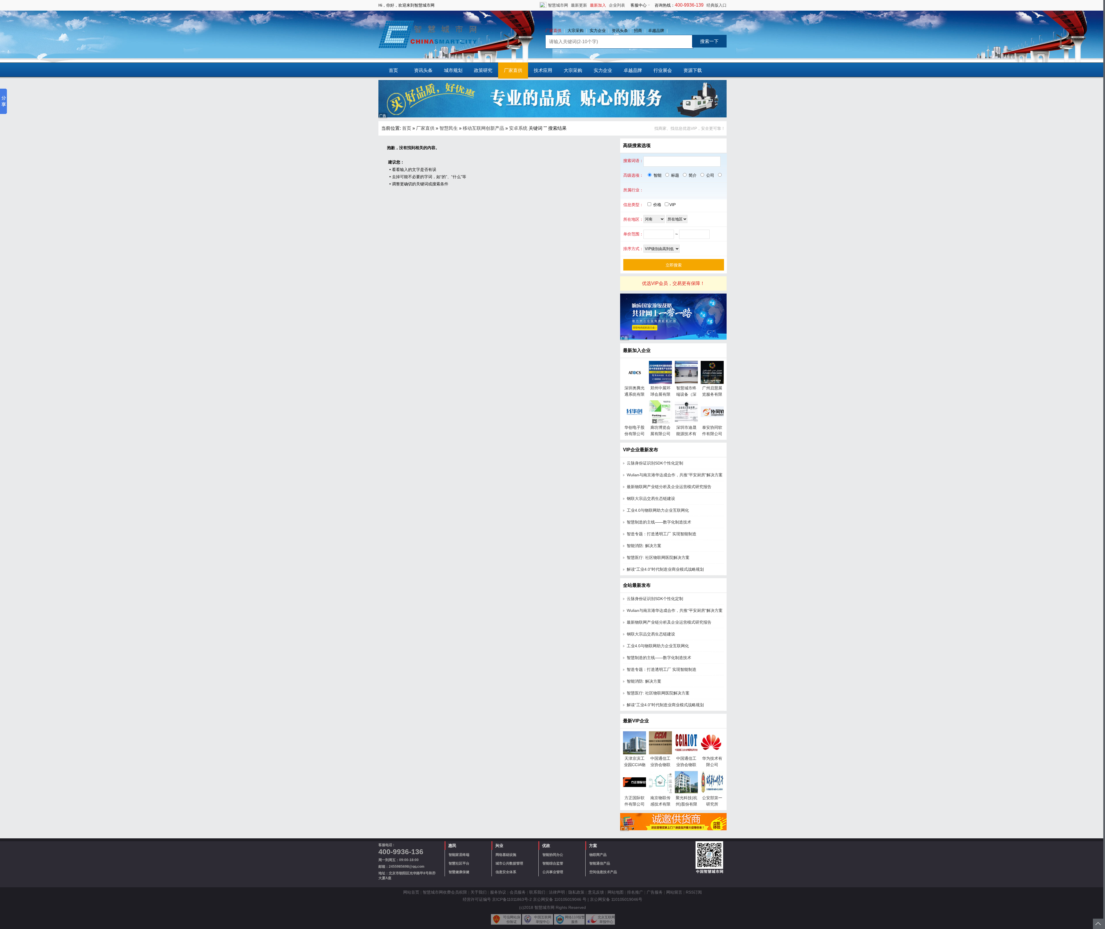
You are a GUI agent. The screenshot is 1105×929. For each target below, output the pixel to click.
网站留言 (674, 892)
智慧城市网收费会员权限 (445, 892)
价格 (657, 204)
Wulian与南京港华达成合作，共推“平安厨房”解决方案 (675, 475)
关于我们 (478, 892)
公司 (709, 175)
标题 (674, 175)
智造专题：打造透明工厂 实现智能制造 (661, 534)
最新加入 (598, 5)
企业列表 (617, 5)
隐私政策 (576, 892)
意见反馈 (596, 892)
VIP (672, 204)
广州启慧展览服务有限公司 (712, 394)
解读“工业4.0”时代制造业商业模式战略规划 (665, 569)
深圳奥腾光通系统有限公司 (634, 394)
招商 (638, 30)
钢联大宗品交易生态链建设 (651, 498)
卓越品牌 (656, 30)
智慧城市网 (558, 5)
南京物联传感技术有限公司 (660, 804)
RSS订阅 (694, 892)
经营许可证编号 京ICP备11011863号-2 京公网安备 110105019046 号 (524, 899)
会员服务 (518, 892)
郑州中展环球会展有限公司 (660, 394)
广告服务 (655, 892)
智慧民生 (448, 128)
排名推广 (635, 892)
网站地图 (615, 892)
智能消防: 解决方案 (644, 545)
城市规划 (453, 70)
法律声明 (557, 892)
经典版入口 (716, 5)
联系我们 (537, 892)
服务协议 (498, 892)
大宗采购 (575, 30)
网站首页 (411, 892)
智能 (657, 175)
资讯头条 (620, 30)
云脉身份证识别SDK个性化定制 (655, 463)
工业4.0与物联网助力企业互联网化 (658, 510)
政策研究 (483, 70)
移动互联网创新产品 (483, 128)
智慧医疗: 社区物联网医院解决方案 (658, 557)
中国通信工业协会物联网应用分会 (686, 764)
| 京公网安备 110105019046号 (615, 899)
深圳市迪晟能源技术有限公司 (686, 433)
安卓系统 (518, 128)
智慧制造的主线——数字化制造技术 (659, 522)
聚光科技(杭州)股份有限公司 (686, 804)
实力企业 (598, 30)
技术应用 (543, 70)
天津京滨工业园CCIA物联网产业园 (634, 764)
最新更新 (579, 5)
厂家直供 (553, 30)
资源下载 (692, 70)
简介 (692, 175)
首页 (393, 70)
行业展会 (663, 70)
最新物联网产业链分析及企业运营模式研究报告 (669, 486)
